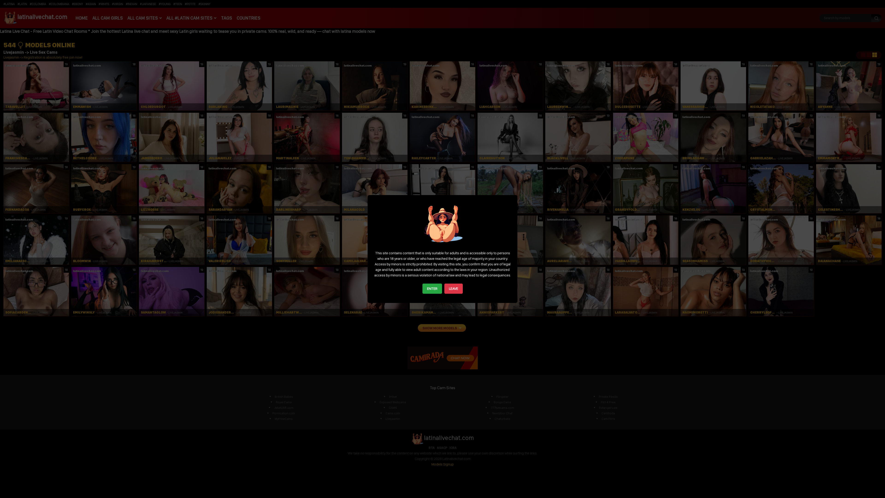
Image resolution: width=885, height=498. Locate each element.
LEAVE (453, 288)
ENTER (432, 288)
